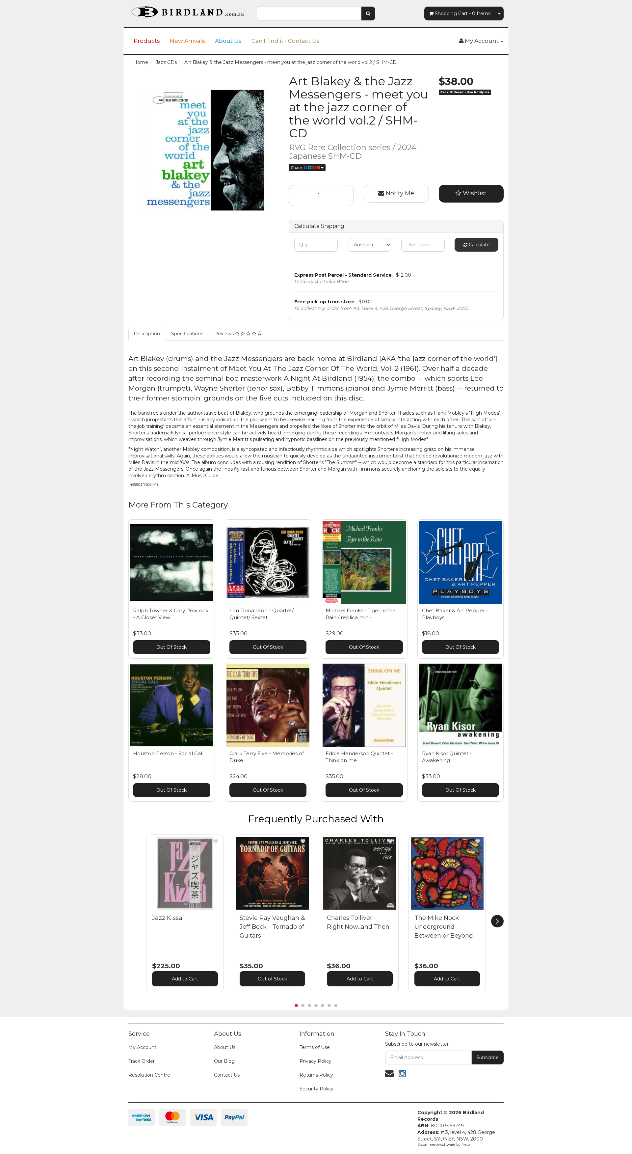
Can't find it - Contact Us (285, 41)
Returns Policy (316, 1075)
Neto (465, 1144)
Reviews (224, 334)
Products (147, 41)
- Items (462, 13)
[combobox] (309, 13)
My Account (142, 1047)
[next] (497, 921)
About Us (228, 41)
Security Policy (316, 1089)
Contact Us (227, 1075)
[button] (215, 841)
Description (147, 334)
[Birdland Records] (187, 10)
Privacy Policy (315, 1061)
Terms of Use (315, 1047)
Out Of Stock (171, 647)
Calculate (478, 245)
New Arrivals (187, 41)
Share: (297, 167)
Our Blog (224, 1061)
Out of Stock (272, 979)
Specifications (187, 334)
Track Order (141, 1061)
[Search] (368, 13)
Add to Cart (185, 979)
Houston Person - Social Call (168, 753)
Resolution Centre (149, 1075)
